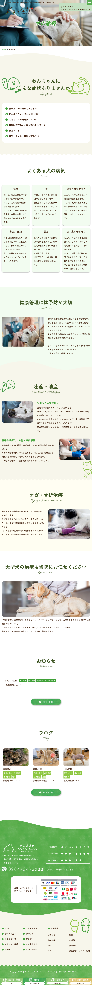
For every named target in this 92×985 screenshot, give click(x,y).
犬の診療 (51, 934)
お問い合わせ (31, 949)
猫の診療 (51, 940)
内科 (50, 945)
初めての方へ (10, 933)
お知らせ (30, 933)
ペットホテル (31, 928)
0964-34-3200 (26, 868)
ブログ (29, 938)
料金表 (7, 949)
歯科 (71, 934)
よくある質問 (31, 944)
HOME (4, 50)
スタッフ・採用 (11, 944)
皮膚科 (72, 940)
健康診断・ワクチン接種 (79, 950)
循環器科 (73, 945)
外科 (50, 950)
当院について (10, 938)
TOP (7, 928)
